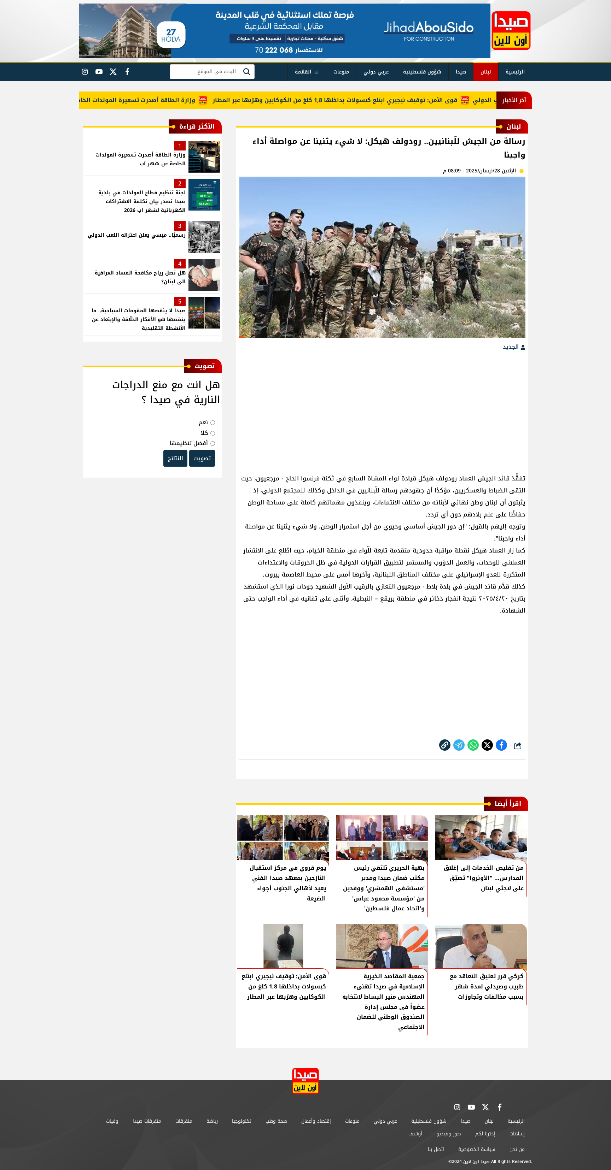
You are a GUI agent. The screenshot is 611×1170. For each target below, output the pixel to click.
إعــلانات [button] (517, 1134)
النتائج (175, 458)
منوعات (341, 72)
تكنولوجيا (241, 1121)
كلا (204, 433)
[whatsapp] (444, 745)
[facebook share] (501, 745)
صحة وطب (276, 1121)
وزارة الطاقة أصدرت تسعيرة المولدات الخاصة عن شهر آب (138, 100)
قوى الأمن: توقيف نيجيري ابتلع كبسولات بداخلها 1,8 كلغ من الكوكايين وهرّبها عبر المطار (356, 100)
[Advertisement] (382, 408)
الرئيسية (515, 72)
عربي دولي (376, 72)
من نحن (517, 1149)
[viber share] (459, 745)
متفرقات (183, 1121)
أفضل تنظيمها (189, 443)
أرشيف (415, 1134)
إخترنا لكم (485, 1134)
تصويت (202, 458)
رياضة (212, 1121)
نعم (203, 422)
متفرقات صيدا (147, 1121)
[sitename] (305, 1081)
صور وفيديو (448, 1134)
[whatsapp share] (473, 745)
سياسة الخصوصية (476, 1149)
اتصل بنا (436, 1149)
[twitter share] (487, 745)
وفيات (112, 1121)
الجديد (511, 346)
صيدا (461, 72)
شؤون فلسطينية (422, 72)
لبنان (486, 72)
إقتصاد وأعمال (316, 1121)
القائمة (303, 72)
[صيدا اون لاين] (511, 30)
